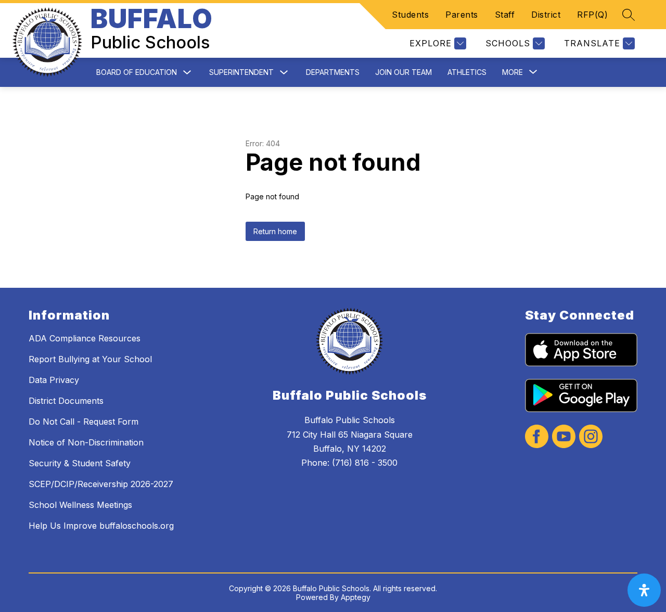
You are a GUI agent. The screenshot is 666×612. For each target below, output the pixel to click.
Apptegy (355, 597)
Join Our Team (403, 72)
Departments (333, 72)
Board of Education (136, 72)
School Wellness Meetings (80, 505)
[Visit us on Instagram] (591, 437)
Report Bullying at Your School (90, 359)
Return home (275, 231)
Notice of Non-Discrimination (86, 442)
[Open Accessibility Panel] (644, 590)
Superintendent (241, 72)
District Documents (66, 401)
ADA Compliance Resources (84, 338)
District (545, 14)
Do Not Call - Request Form (83, 421)
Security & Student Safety (80, 463)
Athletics (466, 72)
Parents (461, 14)
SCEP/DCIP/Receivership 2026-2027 (101, 484)
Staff (505, 14)
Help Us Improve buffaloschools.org (101, 525)
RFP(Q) (592, 14)
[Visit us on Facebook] (536, 437)
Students (410, 14)
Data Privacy (54, 380)
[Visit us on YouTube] (563, 437)
